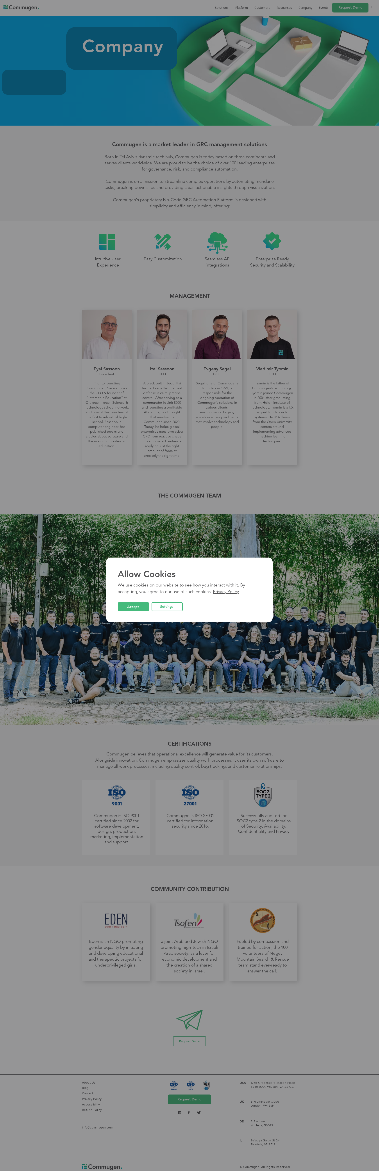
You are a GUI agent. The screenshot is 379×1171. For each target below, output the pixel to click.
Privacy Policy (226, 591)
